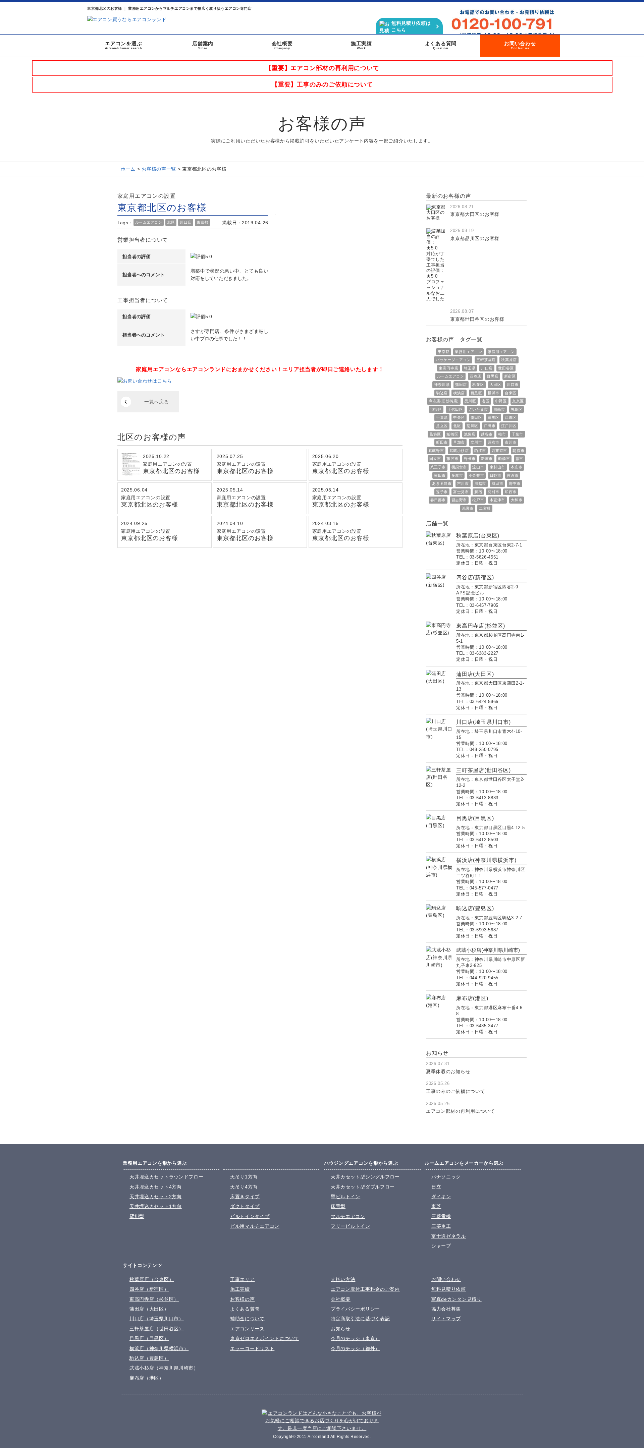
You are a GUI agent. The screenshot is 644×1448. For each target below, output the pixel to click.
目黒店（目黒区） (149, 1338)
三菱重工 (441, 1226)
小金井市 (476, 475)
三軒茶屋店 (486, 360)
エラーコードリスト (252, 1348)
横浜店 (459, 393)
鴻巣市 (468, 508)
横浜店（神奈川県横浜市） (159, 1348)
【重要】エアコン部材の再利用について (322, 68)
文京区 (518, 401)
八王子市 (438, 467)
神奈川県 (441, 385)
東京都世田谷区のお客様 (477, 319)
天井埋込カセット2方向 (155, 1196)
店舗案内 (202, 45)
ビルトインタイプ (250, 1216)
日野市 (495, 475)
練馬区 (493, 417)
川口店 (186, 222)
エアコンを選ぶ (123, 45)
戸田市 (489, 426)
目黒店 (492, 376)
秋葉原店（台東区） (151, 1279)
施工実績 (361, 45)
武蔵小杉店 (459, 451)
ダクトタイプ (245, 1206)
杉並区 (478, 385)
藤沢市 (452, 459)
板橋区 (452, 434)
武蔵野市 (436, 451)
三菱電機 (441, 1216)
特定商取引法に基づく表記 (360, 1318)
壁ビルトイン (345, 1196)
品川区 (470, 401)
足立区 (442, 426)
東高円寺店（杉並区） (154, 1299)
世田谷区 (506, 368)
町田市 (442, 442)
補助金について (247, 1318)
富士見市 (461, 492)
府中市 (515, 483)
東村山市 (497, 467)
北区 (171, 222)
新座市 (487, 459)
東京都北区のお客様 (171, 471)
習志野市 (459, 500)
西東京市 (499, 451)
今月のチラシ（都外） (355, 1348)
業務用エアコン (468, 352)
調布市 (493, 442)
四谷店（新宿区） (149, 1289)
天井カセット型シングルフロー (365, 1176)
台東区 (511, 393)
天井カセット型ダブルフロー (363, 1187)
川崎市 (499, 409)
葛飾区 (435, 434)
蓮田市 (440, 475)
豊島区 (517, 409)
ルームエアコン (148, 222)
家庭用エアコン (501, 352)
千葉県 (442, 417)
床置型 (338, 1206)
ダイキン (441, 1196)
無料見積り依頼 (448, 1289)
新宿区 (510, 376)
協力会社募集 (446, 1309)
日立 (436, 1187)
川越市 (480, 483)
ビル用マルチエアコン (254, 1226)
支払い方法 (343, 1279)
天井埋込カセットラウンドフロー (166, 1176)
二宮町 (485, 508)
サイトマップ (446, 1318)
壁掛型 (136, 1216)
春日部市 (438, 500)
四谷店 (475, 376)
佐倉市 (513, 475)
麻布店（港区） (146, 1378)
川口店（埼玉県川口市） (156, 1318)
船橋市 (504, 459)
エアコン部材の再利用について (460, 1111)
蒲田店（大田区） (149, 1309)
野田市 (470, 459)
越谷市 (487, 434)
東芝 (436, 1206)
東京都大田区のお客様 (474, 214)
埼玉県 (470, 368)
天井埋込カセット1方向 (155, 1206)
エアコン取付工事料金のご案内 (365, 1289)
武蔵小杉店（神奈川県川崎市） (164, 1368)
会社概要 (282, 45)
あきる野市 (441, 483)
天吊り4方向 (244, 1187)
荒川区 (472, 426)
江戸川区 (509, 426)
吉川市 (463, 483)
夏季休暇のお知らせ (448, 1071)
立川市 (476, 442)
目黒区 (476, 393)
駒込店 (442, 393)
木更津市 (497, 500)
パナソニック (446, 1176)
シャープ (441, 1246)
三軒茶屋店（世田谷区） (156, 1328)
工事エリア (242, 1279)
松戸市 (478, 500)
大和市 (517, 500)
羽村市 (493, 492)
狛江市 (480, 451)
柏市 (502, 434)
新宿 (478, 492)
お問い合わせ (520, 45)
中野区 (501, 401)
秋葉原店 (509, 360)
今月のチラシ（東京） (355, 1338)
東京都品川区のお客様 (474, 238)
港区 (485, 401)
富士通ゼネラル (448, 1236)
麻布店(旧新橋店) (444, 401)
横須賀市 (459, 467)
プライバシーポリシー (355, 1309)
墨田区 (476, 417)
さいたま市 (478, 409)
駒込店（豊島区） (149, 1358)
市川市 (511, 442)
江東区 (511, 417)
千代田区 (455, 409)
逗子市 (442, 492)
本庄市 (517, 467)
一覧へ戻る (156, 401)
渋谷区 (436, 409)
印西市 (511, 492)
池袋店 (470, 434)
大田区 (495, 385)
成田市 (497, 483)
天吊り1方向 (244, 1176)
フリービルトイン (350, 1226)
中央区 (459, 417)
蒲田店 (461, 385)
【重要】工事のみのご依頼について (322, 84)
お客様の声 (242, 1299)
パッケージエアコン (453, 360)
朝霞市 (518, 451)
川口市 (513, 385)
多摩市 (457, 475)
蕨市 (519, 459)
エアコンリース (247, 1328)
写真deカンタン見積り (456, 1299)
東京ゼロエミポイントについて (264, 1338)
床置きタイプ (245, 1196)
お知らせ (341, 1328)
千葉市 (517, 434)
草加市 (459, 442)
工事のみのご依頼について (455, 1091)
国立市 (435, 459)
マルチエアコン (348, 1216)
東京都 (202, 222)
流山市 (478, 467)
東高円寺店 (448, 368)
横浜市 (493, 393)
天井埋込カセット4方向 (155, 1187)
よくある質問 (441, 45)
